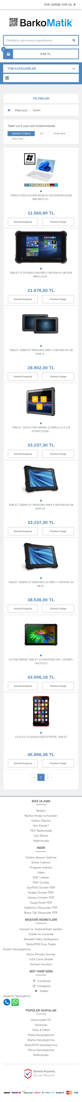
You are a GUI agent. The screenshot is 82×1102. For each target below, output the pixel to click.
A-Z (42, 133)
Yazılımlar (41, 1025)
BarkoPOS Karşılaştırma (41, 1045)
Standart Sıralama (21, 133)
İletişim (41, 810)
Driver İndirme (41, 862)
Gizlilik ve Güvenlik (41, 934)
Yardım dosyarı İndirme (41, 857)
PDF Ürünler (41, 882)
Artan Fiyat (17, 138)
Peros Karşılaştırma (41, 1050)
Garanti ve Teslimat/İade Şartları (41, 929)
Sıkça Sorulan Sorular (41, 954)
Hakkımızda (41, 840)
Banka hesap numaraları (41, 815)
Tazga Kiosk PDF (41, 902)
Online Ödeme (41, 820)
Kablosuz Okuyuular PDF (41, 907)
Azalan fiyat (59, 133)
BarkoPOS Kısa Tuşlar (41, 944)
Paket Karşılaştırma (41, 1035)
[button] (41, 98)
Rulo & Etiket (41, 1030)
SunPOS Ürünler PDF (41, 887)
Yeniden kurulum (41, 964)
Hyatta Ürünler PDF (41, 892)
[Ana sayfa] (9, 110)
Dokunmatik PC (41, 1020)
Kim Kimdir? (41, 825)
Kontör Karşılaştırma (16, 949)
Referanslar (41, 1055)
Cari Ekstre (41, 835)
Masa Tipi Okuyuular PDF (41, 912)
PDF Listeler (41, 877)
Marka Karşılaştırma (41, 1040)
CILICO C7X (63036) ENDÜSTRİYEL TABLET (41, 737)
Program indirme (41, 867)
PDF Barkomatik (41, 830)
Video (41, 872)
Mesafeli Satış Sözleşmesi (41, 939)
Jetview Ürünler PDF (41, 897)
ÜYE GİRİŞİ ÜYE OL (58, 4)
